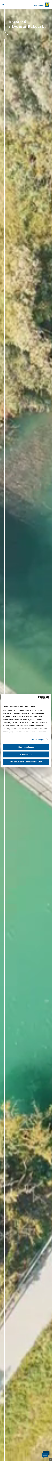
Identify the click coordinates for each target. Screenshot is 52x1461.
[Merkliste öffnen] (9, 4)
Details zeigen (37, 739)
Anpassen (24, 754)
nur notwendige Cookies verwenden (26, 762)
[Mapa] (7, 4)
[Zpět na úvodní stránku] (40, 5)
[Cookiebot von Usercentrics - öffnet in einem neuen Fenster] (38, 697)
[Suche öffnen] (11, 4)
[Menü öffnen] (3, 4)
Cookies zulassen (26, 747)
